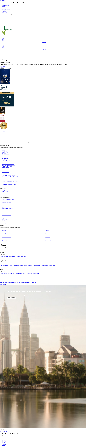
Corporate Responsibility (6, 5)
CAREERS (4, 11)
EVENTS (3, 6)
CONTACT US (4, 12)
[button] (43, 156)
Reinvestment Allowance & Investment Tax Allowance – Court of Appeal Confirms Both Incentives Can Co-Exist (27, 265)
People (3, 37)
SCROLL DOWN (3, 131)
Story (3, 36)
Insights (3, 40)
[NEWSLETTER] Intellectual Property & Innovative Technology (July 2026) (18, 282)
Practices (3, 38)
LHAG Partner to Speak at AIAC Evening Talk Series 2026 (14, 256)
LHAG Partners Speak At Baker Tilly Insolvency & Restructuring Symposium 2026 (20, 273)
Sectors (3, 39)
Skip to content (2, 0)
